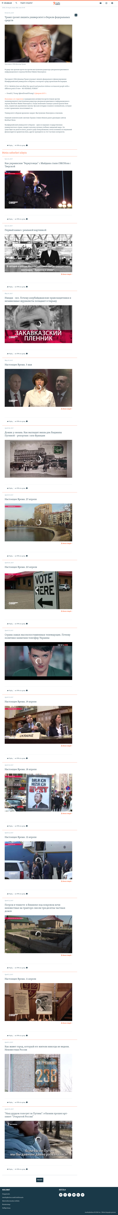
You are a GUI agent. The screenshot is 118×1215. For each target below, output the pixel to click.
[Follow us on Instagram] (65, 1195)
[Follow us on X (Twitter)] (69, 1195)
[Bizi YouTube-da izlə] (101, 3)
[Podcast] (82, 1195)
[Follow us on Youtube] (74, 1195)
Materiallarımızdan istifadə (10, 1201)
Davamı (39, 1180)
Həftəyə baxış (6, 1208)
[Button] (10, 145)
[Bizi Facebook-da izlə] (112, 3)
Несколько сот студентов (14, 99)
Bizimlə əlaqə (6, 1204)
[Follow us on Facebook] (61, 1195)
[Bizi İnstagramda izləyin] (106, 3)
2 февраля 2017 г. (40, 93)
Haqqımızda (6, 1194)
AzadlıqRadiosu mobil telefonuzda (12, 1197)
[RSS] (78, 1195)
